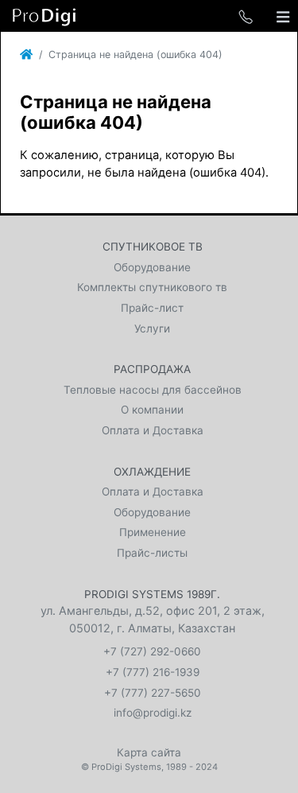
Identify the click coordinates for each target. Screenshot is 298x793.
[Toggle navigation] (283, 16)
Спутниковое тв (153, 246)
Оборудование (152, 267)
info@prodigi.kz (153, 712)
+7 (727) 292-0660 (152, 651)
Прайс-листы (152, 552)
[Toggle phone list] (245, 16)
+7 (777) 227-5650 (152, 692)
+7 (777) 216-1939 (152, 672)
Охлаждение (152, 471)
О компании (152, 409)
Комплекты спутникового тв (152, 287)
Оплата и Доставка (152, 430)
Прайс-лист (152, 307)
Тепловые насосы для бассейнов (153, 389)
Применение (152, 532)
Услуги (152, 328)
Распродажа (152, 369)
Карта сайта (149, 752)
